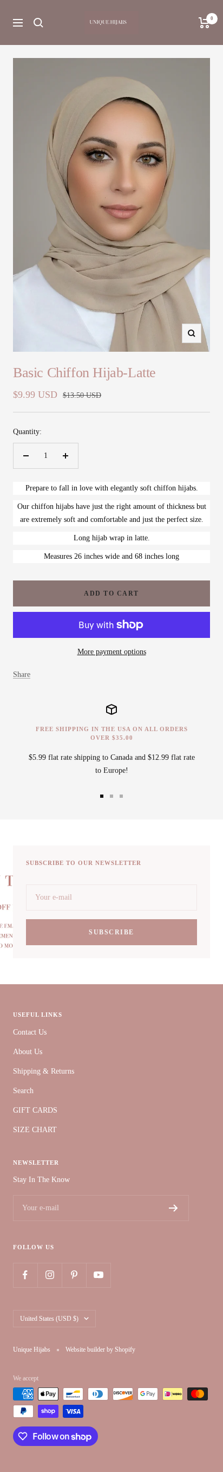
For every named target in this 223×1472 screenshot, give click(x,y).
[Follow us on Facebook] (25, 1275)
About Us (27, 1052)
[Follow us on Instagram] (49, 1275)
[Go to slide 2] (111, 796)
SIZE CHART (35, 1130)
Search (23, 1091)
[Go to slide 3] (121, 796)
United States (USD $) (49, 1318)
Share (21, 674)
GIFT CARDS (35, 1110)
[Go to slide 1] (101, 796)
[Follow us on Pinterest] (74, 1275)
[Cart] (204, 22)
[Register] (173, 1208)
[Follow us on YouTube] (98, 1275)
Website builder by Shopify (100, 1349)
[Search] (38, 23)
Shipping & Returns (43, 1071)
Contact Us (30, 1032)
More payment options (111, 652)
